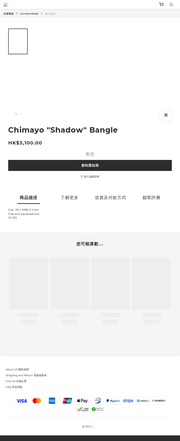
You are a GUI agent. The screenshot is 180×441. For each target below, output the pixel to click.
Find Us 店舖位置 (16, 381)
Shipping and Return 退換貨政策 (26, 375)
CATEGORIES (29, 13)
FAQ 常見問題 (14, 387)
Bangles (50, 13)
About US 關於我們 (17, 369)
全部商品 (9, 13)
